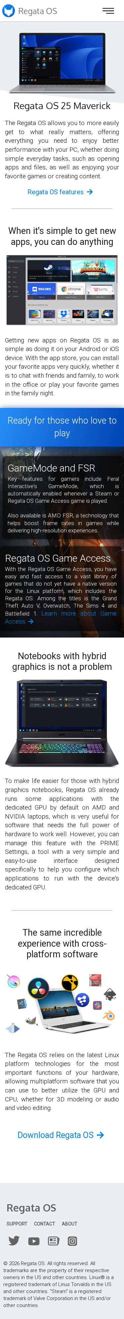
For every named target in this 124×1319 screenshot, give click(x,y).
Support (17, 1223)
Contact (44, 1223)
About (69, 1223)
